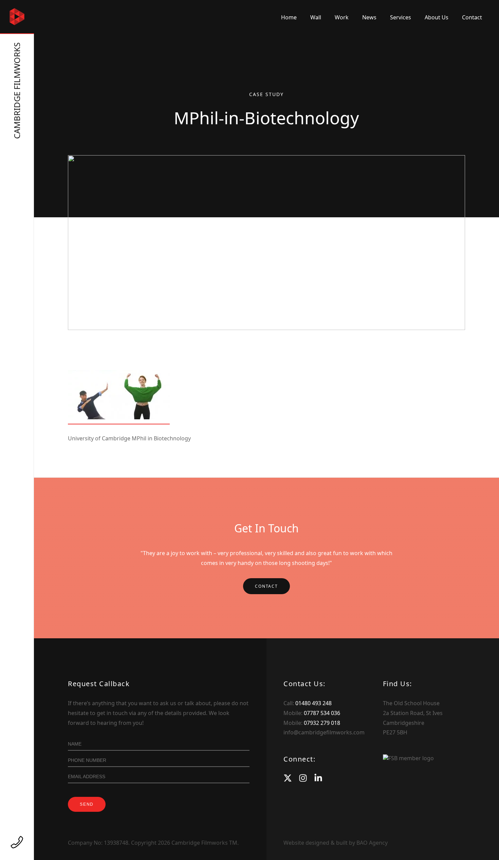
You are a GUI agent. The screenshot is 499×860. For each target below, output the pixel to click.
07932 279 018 (322, 723)
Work (342, 17)
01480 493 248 (313, 703)
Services (400, 17)
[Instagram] (303, 778)
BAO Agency (372, 842)
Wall (315, 17)
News (369, 17)
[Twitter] (287, 778)
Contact (472, 17)
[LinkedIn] (318, 778)
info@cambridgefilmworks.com (324, 732)
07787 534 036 (322, 713)
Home (289, 17)
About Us (436, 17)
